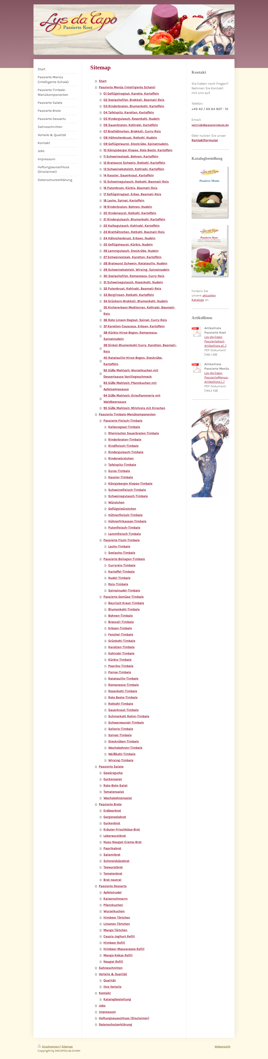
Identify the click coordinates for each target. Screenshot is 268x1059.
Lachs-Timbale (119, 546)
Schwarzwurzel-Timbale (126, 722)
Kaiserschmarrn (115, 898)
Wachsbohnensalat (117, 798)
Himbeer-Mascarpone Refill (123, 949)
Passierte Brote (110, 804)
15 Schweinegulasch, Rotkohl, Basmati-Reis (136, 181)
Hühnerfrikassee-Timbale (127, 521)
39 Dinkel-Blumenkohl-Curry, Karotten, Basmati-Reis (140, 348)
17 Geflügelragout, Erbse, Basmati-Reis (132, 194)
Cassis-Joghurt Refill (119, 936)
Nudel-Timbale (119, 578)
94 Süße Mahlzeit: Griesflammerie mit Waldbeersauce (131, 399)
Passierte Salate (111, 766)
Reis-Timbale (118, 584)
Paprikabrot (112, 848)
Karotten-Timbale (121, 647)
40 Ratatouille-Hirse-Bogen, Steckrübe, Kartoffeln (132, 361)
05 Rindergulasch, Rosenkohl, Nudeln (131, 119)
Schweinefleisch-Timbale (127, 490)
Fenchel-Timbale (120, 634)
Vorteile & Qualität (113, 974)
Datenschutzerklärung (115, 1024)
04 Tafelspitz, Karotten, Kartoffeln (128, 112)
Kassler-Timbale (120, 477)
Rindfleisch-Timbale (123, 446)
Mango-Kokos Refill (118, 955)
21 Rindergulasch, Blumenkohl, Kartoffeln (134, 219)
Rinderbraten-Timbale (124, 439)
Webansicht (222, 1046)
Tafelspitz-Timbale (122, 464)
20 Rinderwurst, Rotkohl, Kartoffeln (129, 213)
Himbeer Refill (114, 943)
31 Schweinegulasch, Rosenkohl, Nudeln (133, 282)
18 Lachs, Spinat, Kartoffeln (123, 200)
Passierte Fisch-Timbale (121, 540)
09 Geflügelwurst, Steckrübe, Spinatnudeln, (136, 144)
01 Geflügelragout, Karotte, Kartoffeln (131, 93)
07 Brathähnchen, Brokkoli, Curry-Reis (132, 131)
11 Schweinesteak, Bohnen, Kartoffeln (130, 156)
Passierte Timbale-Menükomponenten (127, 414)
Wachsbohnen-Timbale (125, 748)
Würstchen (116, 502)
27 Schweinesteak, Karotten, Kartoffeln (132, 257)
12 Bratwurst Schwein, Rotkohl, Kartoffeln (134, 163)
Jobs (102, 1005)
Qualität (109, 980)
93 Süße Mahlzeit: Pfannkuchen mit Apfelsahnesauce (130, 386)
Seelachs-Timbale (121, 553)
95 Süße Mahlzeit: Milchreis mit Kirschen (134, 408)
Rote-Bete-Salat (115, 785)
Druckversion (50, 1046)
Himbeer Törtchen (116, 917)
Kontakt (105, 993)
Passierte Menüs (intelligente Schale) (127, 87)
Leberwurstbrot (114, 836)
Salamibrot (111, 854)
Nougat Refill (113, 961)
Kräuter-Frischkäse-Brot (121, 829)
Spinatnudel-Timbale (124, 590)
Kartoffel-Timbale (121, 571)
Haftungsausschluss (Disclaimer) (124, 1018)
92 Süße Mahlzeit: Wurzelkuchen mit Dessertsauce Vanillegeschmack (130, 373)
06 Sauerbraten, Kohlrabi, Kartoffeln (130, 125)
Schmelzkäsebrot (116, 861)
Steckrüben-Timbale (123, 741)
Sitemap (67, 1046)
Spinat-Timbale (120, 735)
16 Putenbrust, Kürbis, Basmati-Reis (130, 188)
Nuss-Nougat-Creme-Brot (122, 842)
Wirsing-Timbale (120, 760)
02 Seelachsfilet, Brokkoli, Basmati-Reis (133, 100)
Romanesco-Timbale (123, 685)
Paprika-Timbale (120, 666)
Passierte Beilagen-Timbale (124, 559)
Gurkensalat (112, 779)
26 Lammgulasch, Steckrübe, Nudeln (130, 251)
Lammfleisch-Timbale (124, 534)
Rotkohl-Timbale (120, 704)
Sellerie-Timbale (120, 729)
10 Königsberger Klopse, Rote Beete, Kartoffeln (137, 150)
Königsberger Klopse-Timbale (130, 483)
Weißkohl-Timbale (121, 754)
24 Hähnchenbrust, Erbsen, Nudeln (129, 238)
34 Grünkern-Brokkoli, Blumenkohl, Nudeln (135, 301)
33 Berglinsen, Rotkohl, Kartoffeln (128, 295)
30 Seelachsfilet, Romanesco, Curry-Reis (133, 276)
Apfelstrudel (112, 892)
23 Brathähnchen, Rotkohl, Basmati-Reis (134, 232)
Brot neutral (112, 880)
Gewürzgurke (113, 773)
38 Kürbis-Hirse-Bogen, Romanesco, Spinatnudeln (130, 336)
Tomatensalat (113, 792)
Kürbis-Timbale (119, 659)
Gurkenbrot (111, 823)
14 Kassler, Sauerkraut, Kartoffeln (128, 175)
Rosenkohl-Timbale (122, 691)
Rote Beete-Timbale (123, 697)
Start (103, 81)
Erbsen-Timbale (120, 628)
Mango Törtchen (115, 930)
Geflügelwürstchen (122, 509)
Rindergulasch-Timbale (125, 452)
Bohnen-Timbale (120, 615)
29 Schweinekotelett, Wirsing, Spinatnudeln (136, 270)
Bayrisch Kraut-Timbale (126, 603)
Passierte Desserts (113, 886)
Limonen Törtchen (116, 924)
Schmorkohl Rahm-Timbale (128, 716)
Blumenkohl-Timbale (124, 609)
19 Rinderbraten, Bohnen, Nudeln (127, 207)
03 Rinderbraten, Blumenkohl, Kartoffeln (133, 106)
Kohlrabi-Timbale (121, 653)
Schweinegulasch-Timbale (128, 496)
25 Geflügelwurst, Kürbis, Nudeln (128, 244)
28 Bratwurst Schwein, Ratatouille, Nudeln (135, 263)
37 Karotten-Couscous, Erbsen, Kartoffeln (134, 326)
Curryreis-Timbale (121, 565)
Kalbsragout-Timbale (124, 427)
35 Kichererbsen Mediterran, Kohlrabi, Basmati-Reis (139, 310)
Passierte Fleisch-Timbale (122, 420)
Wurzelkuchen (114, 911)
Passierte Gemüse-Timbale (123, 597)
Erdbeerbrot (112, 810)
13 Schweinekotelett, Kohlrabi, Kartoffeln (133, 169)
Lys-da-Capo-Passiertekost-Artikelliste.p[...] (215, 341)
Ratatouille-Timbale (123, 678)
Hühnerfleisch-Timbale (125, 515)
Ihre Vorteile (112, 987)
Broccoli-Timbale (121, 622)
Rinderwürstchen (121, 458)
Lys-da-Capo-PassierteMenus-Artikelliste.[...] (216, 377)
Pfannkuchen (113, 905)
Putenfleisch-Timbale (124, 527)
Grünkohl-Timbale (121, 641)
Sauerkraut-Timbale (123, 710)
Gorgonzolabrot (114, 817)
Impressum (107, 1012)
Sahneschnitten (110, 968)
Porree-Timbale (119, 672)
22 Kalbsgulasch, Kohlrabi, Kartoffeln (131, 225)
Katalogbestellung (117, 999)
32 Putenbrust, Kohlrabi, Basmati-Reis (132, 288)
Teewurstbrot (113, 867)
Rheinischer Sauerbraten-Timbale (133, 433)
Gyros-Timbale (119, 471)
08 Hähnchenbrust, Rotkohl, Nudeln (130, 137)
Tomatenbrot (112, 873)
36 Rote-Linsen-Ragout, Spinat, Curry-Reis (135, 320)
